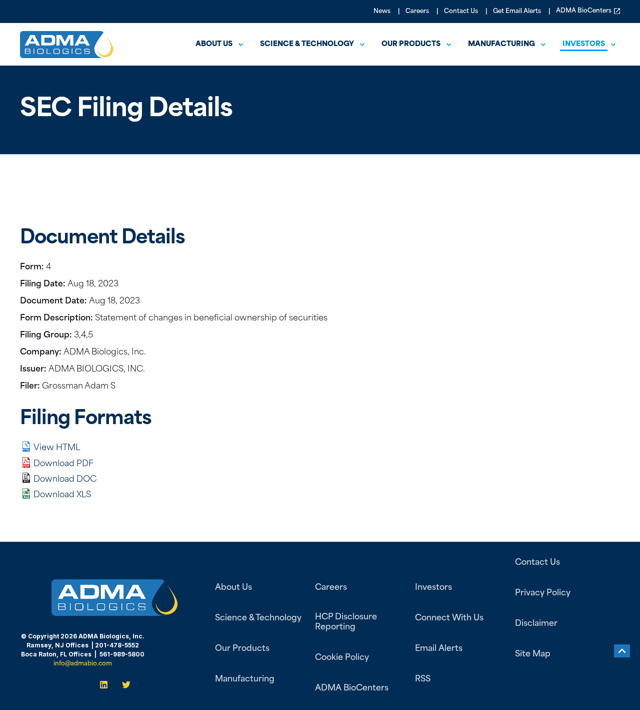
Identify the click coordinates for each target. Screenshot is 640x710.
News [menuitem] (382, 12)
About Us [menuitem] (214, 44)
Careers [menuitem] (417, 12)
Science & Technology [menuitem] (307, 44)
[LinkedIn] (107, 684)
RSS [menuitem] (422, 679)
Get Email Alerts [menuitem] (517, 12)
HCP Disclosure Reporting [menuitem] (346, 622)
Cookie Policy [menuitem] (342, 658)
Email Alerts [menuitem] (438, 649)
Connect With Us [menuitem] (449, 618)
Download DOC (65, 480)
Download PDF (64, 464)
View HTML (57, 448)
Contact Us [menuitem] (461, 12)
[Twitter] (123, 684)
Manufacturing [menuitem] (501, 44)
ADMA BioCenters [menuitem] (584, 11)
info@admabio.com (83, 664)
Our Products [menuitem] (411, 44)
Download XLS (62, 495)
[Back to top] (622, 650)
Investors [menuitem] (583, 44)
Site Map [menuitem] (532, 654)
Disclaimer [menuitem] (536, 624)
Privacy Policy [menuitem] (542, 593)
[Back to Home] (67, 51)
